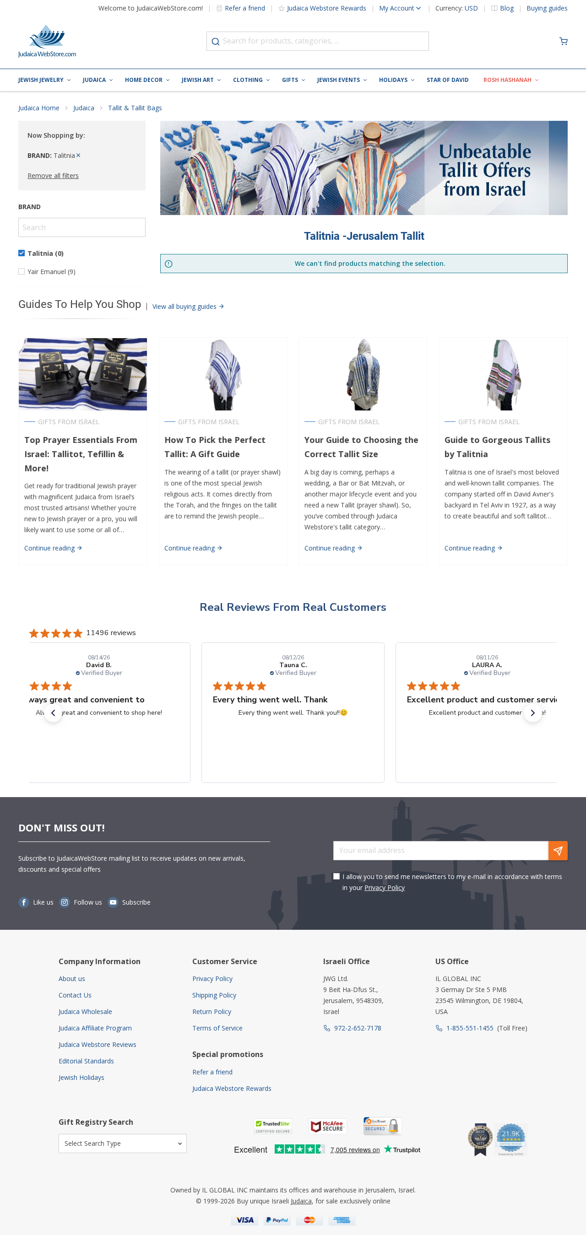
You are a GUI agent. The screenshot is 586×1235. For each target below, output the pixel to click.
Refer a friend (245, 8)
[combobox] (317, 41)
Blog (507, 8)
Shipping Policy (214, 995)
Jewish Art (198, 80)
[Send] (558, 850)
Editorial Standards (86, 1061)
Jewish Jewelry (41, 80)
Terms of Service (217, 1028)
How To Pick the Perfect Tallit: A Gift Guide (215, 446)
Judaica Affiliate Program (95, 1028)
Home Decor (144, 80)
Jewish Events (338, 80)
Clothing (248, 80)
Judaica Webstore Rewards (326, 8)
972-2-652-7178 (357, 1028)
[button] (53, 713)
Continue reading (50, 548)
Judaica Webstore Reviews (97, 1044)
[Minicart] (563, 41)
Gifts (290, 80)
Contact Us (75, 995)
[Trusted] (273, 1126)
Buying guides (547, 8)
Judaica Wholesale (85, 1011)
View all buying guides (185, 306)
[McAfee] (328, 1126)
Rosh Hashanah (507, 80)
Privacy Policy (384, 887)
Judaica (94, 80)
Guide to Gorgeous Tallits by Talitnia (497, 446)
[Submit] (215, 41)
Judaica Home (39, 107)
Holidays (393, 80)
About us (72, 978)
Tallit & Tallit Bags (135, 107)
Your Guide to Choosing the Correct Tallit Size (361, 446)
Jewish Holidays (81, 1077)
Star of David (448, 80)
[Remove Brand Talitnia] (78, 155)
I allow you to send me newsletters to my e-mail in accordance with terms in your (452, 882)
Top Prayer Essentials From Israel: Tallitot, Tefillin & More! (80, 454)
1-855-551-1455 (470, 1028)
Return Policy (211, 1011)
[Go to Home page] (47, 41)
